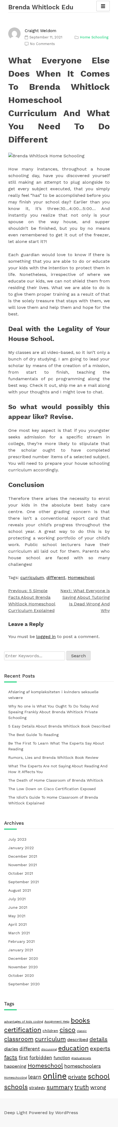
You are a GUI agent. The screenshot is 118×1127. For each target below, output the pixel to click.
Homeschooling (15, 1078)
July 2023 (17, 839)
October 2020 (21, 975)
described (77, 1039)
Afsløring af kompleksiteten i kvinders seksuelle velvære (53, 695)
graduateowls (81, 1058)
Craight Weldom (40, 30)
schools (16, 1087)
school (99, 1076)
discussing (49, 1049)
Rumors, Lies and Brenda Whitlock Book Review (53, 757)
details (98, 1039)
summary (60, 1087)
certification (22, 1030)
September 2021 (23, 882)
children (50, 1030)
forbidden (40, 1057)
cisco (67, 1030)
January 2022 (21, 848)
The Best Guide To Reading (33, 734)
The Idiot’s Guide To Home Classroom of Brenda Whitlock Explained (53, 800)
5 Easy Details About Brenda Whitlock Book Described (59, 726)
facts (10, 1057)
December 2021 (22, 856)
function (62, 1057)
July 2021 (17, 899)
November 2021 (22, 865)
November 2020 (23, 967)
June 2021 (17, 907)
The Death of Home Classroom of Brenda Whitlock (55, 780)
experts (100, 1048)
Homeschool (81, 577)
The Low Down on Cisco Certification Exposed (52, 789)
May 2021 (16, 916)
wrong (98, 1087)
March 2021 (19, 933)
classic (82, 1031)
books (80, 1020)
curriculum (32, 577)
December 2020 (23, 958)
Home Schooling (94, 37)
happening (15, 1066)
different (55, 577)
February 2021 (21, 941)
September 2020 (24, 984)
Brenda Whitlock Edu (40, 7)
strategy (37, 1087)
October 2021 (20, 873)
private (77, 1076)
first (23, 1057)
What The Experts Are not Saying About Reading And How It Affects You (58, 769)
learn (34, 1077)
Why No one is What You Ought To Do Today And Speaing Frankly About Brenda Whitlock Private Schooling (53, 712)
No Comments (42, 44)
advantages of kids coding (23, 1021)
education (73, 1048)
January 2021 (20, 950)
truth (81, 1087)
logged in (46, 636)
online (55, 1076)
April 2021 (17, 924)
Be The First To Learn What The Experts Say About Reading (56, 746)
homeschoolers (82, 1066)
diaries (11, 1049)
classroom (18, 1039)
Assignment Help (56, 1021)
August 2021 (19, 890)
